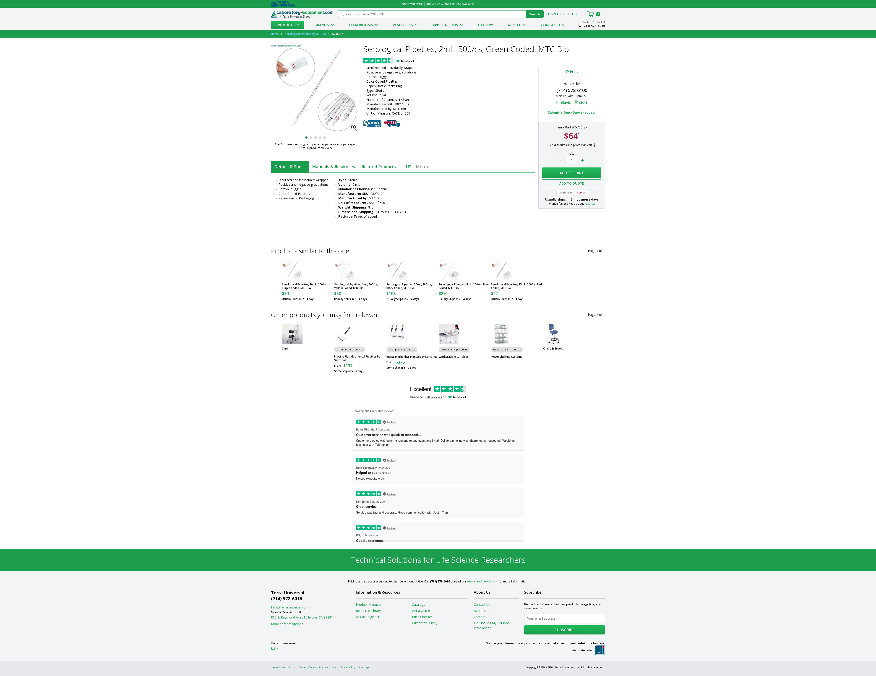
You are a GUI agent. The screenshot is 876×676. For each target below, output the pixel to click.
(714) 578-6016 (593, 26)
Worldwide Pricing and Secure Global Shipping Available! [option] (438, 4)
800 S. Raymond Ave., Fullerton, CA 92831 (302, 617)
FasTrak (589, 204)
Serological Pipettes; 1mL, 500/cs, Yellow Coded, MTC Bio (356, 286)
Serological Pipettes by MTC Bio (305, 34)
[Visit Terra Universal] (283, 4)
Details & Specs (289, 166)
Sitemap (363, 667)
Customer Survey (424, 623)
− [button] (561, 160)
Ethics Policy (347, 667)
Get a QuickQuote (425, 610)
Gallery (485, 25)
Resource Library (368, 610)
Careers (479, 617)
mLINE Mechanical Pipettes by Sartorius (411, 357)
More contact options (287, 624)
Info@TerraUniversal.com (290, 607)
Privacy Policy (307, 667)
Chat (583, 102)
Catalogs (418, 604)
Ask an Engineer (367, 617)
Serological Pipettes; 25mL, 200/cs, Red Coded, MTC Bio (516, 286)
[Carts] (292, 334)
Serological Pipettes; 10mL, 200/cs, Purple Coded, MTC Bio (304, 286)
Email (566, 102)
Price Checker (422, 617)
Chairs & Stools (553, 348)
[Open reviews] (397, 61)
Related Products (379, 166)
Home (275, 34)
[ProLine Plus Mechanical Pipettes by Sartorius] (344, 334)
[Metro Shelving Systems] (501, 334)
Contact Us (552, 25)
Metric (422, 166)
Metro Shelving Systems (506, 357)
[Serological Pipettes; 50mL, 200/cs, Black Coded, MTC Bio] (396, 270)
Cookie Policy (327, 667)
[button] (355, 129)
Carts (285, 348)
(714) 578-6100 (571, 90)
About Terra (483, 610)
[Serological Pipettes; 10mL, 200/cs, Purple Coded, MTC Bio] (292, 270)
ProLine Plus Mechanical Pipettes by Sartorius (357, 358)
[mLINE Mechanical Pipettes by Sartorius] (396, 334)
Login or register (562, 14)
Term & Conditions (283, 667)
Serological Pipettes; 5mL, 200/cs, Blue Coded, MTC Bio (464, 286)
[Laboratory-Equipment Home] (302, 14)
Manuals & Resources (333, 166)
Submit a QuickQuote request (572, 112)
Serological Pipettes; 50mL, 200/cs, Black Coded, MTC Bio (409, 286)
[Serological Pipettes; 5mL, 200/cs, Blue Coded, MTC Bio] (449, 270)
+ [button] (582, 160)
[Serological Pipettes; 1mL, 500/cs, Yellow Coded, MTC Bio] (344, 270)
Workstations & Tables (454, 357)
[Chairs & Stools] (553, 334)
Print (574, 71)
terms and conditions (482, 581)
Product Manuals (368, 604)
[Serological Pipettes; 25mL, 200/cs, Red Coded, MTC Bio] (501, 270)
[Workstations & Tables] (449, 334)
